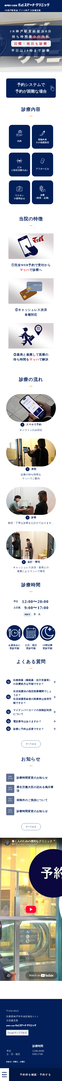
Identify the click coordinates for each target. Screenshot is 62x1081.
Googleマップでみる (17, 1033)
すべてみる (31, 744)
